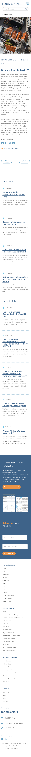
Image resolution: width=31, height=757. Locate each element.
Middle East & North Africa (11, 635)
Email (4, 542)
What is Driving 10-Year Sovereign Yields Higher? (14, 404)
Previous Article (8, 161)
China (4, 571)
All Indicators (6, 682)
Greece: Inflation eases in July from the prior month (14, 251)
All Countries (6, 601)
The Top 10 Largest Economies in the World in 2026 (14, 314)
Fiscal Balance (7, 676)
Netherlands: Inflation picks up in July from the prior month (15, 279)
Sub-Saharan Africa (8, 650)
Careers (5, 701)
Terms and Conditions (10, 748)
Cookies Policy (17, 746)
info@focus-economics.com (14, 723)
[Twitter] (6, 739)
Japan (4, 589)
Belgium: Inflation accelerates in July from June (13, 194)
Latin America (7, 630)
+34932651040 (9, 728)
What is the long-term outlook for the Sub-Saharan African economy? (15, 373)
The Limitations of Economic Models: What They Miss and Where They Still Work (15, 342)
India (4, 583)
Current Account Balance (10, 679)
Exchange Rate (7, 670)
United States (7, 598)
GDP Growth (6, 661)
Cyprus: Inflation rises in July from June (13, 223)
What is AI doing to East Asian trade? (13, 432)
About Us (5, 692)
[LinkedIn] (2, 739)
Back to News (8, 14)
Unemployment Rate (9, 673)
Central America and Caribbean (12, 618)
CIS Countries (7, 621)
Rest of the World (8, 641)
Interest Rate (6, 667)
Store (4, 695)
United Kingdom (8, 595)
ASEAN (4, 612)
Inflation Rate (6, 664)
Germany (5, 580)
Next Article (24, 161)
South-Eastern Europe (9, 647)
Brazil (4, 568)
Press (4, 698)
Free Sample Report (12, 149)
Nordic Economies (8, 638)
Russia (4, 592)
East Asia (5, 624)
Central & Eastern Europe (10, 615)
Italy (3, 586)
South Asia (6, 644)
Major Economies (8, 633)
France (4, 577)
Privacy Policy (6, 746)
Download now (10, 487)
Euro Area (5, 574)
